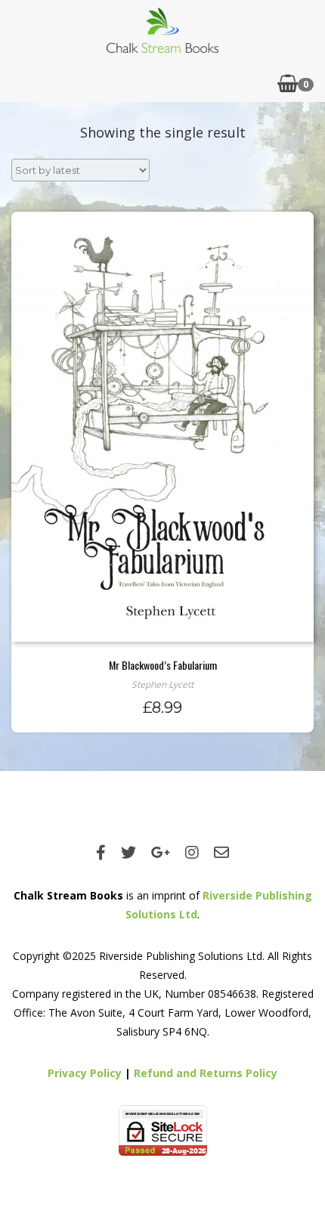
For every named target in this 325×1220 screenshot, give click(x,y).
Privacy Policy (85, 1073)
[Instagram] (192, 852)
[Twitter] (128, 852)
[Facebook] (101, 852)
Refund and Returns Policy (205, 1073)
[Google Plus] (160, 852)
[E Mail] (221, 852)
